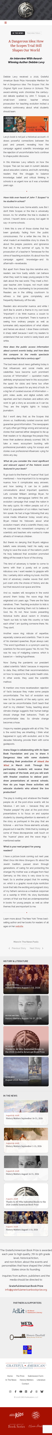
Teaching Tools (33, 33)
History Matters (26, 1380)
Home (10, 1376)
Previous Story (18, 948)
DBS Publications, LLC (29, 1397)
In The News (17, 33)
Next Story (35, 948)
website (19, 926)
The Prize (20, 1376)
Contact (25, 1384)
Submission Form (35, 1376)
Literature (41, 1380)
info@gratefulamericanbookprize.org (26, 1289)
